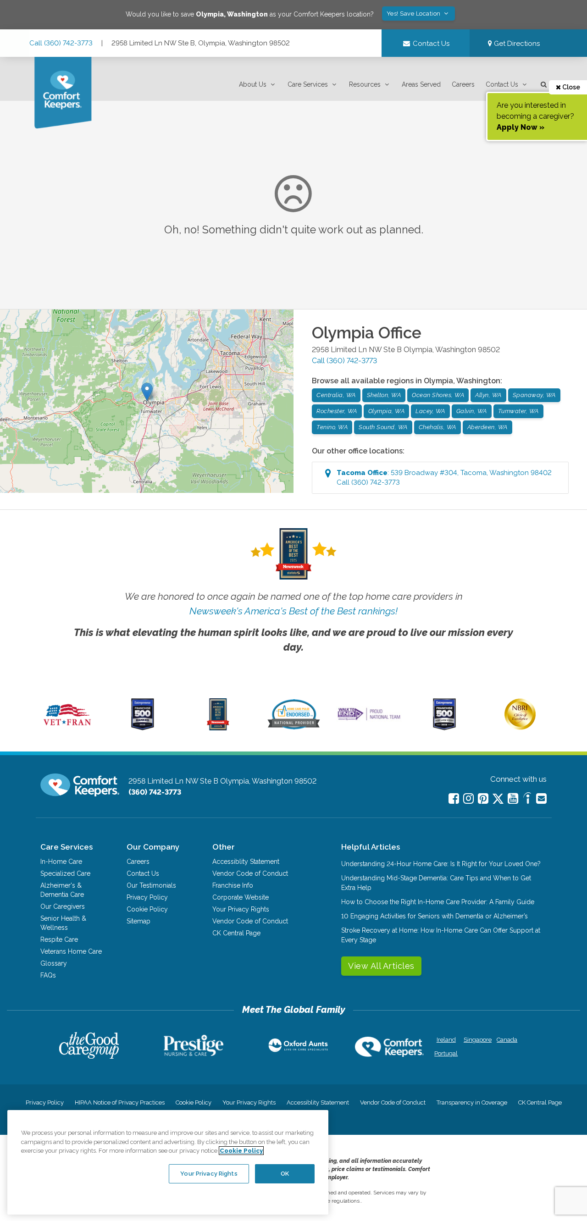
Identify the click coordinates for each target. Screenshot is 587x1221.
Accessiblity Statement (245, 861)
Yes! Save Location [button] (415, 13)
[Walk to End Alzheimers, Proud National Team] (369, 720)
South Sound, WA (383, 427)
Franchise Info (232, 885)
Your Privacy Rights (240, 909)
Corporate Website (240, 897)
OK (285, 1173)
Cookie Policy (147, 909)
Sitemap (138, 921)
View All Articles (381, 966)
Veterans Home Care (71, 951)
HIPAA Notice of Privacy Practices (120, 1102)
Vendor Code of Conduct (250, 873)
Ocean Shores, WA (438, 395)
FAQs (48, 975)
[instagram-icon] (468, 798)
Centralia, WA (336, 395)
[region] (167, 1162)
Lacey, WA (430, 411)
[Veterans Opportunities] (67, 728)
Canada (507, 1039)
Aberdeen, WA (487, 427)
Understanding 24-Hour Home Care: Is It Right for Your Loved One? (441, 863)
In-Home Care (61, 861)
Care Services (308, 84)
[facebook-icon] (454, 798)
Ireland (446, 1039)
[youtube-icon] (513, 798)
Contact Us (502, 84)
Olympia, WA (386, 411)
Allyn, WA (488, 395)
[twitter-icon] (498, 799)
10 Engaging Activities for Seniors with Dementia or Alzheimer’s (434, 916)
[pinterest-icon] (483, 798)
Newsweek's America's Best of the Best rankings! (293, 611)
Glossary (53, 963)
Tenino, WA (332, 427)
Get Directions (516, 43)
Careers (463, 84)
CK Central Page (236, 933)
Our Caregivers (62, 906)
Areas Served (421, 84)
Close (570, 87)
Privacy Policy (147, 897)
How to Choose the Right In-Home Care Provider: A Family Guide (437, 902)
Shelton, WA (384, 395)
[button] (258, 84)
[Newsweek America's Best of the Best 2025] (218, 728)
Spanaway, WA (534, 395)
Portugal (446, 1053)
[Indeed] (527, 799)
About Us (252, 84)
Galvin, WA (471, 411)
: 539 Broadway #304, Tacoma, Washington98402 (444, 477)
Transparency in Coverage (472, 1102)
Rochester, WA (336, 411)
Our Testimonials (151, 885)
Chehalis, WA (437, 427)
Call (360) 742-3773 (61, 43)
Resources (365, 84)
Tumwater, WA (518, 411)
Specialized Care (65, 873)
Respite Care (59, 939)
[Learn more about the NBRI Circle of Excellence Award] (520, 727)
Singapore (477, 1039)
